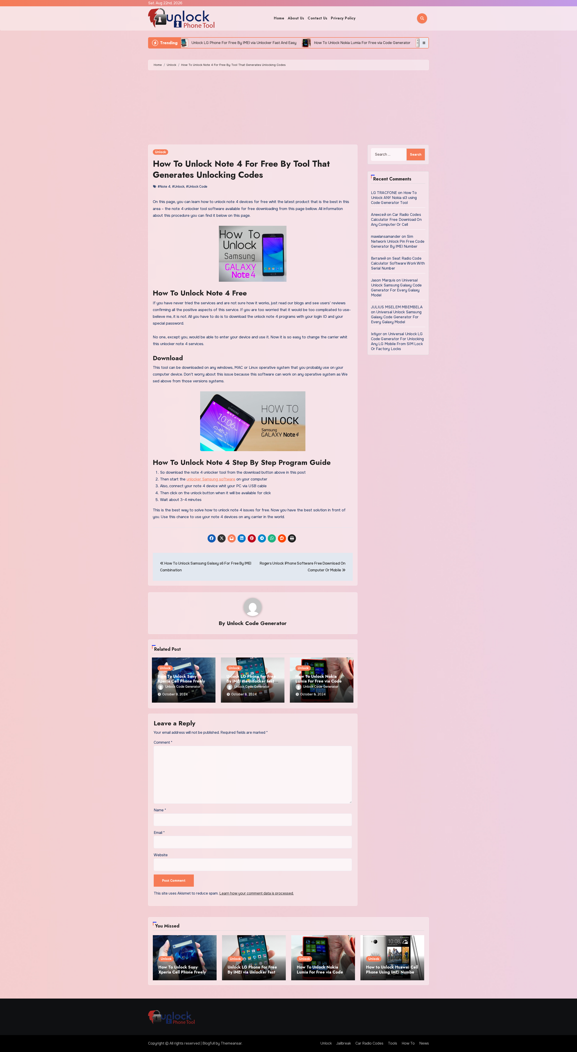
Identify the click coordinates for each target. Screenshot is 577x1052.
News (424, 1043)
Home (279, 18)
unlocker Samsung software (211, 479)
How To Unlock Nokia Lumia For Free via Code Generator (318, 681)
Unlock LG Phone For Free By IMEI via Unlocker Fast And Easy (251, 681)
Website (161, 855)
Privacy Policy (343, 18)
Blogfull (208, 1043)
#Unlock (178, 187)
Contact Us (317, 18)
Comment (163, 742)
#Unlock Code (196, 187)
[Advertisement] (288, 108)
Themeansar (231, 1043)
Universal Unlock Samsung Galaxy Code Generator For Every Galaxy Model (396, 288)
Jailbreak (343, 1043)
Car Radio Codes (369, 1043)
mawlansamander (386, 236)
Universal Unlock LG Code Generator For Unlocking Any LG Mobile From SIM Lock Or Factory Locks (397, 341)
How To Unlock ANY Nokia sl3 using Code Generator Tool (394, 197)
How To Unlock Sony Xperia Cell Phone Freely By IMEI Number (181, 681)
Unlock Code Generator (257, 623)
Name (160, 810)
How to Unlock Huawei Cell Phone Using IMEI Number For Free (392, 972)
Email (159, 832)
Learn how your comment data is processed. (256, 893)
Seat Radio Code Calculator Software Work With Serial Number (398, 263)
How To (408, 1043)
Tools (392, 1043)
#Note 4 (164, 187)
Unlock (160, 152)
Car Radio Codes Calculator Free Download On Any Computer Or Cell (396, 219)
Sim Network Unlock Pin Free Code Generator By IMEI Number (398, 241)
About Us (296, 18)
